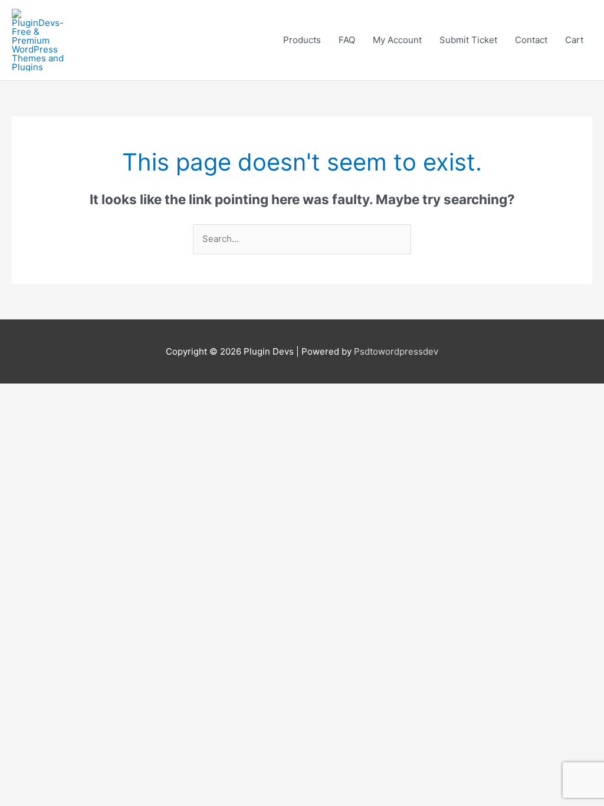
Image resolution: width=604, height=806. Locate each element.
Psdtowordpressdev (396, 351)
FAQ (347, 39)
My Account (397, 39)
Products (302, 39)
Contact (531, 39)
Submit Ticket (468, 39)
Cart (574, 39)
